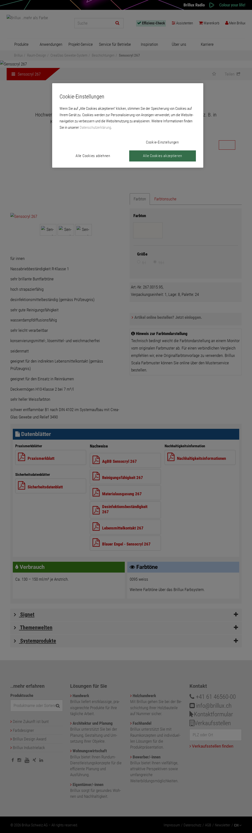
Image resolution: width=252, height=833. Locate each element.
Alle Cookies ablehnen (93, 156)
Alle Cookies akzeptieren (162, 156)
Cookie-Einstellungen (162, 142)
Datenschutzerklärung (95, 127)
